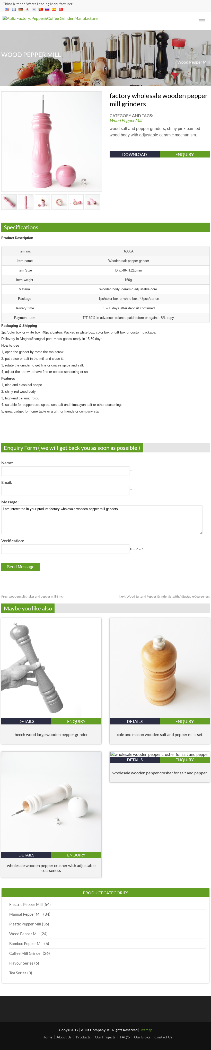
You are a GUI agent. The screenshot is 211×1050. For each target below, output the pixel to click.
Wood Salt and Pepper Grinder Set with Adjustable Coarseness (164, 596)
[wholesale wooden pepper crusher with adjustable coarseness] (51, 850)
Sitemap (145, 1030)
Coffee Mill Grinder (25, 953)
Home (47, 1037)
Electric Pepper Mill (26, 904)
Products (83, 1037)
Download (134, 154)
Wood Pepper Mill (193, 61)
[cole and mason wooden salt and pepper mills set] (160, 716)
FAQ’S (125, 1037)
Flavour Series (21, 963)
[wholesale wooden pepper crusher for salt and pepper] (159, 754)
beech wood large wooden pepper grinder (51, 734)
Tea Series (18, 972)
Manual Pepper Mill (25, 914)
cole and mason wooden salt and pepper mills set (160, 734)
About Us (64, 1037)
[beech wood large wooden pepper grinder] (51, 716)
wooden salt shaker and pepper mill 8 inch (33, 596)
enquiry (184, 154)
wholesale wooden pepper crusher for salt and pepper (159, 772)
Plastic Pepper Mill (25, 924)
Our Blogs (142, 1037)
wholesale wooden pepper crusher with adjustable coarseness (51, 868)
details (26, 721)
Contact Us (163, 1037)
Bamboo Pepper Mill (26, 943)
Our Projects (105, 1037)
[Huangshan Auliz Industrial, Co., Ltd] (51, 18)
